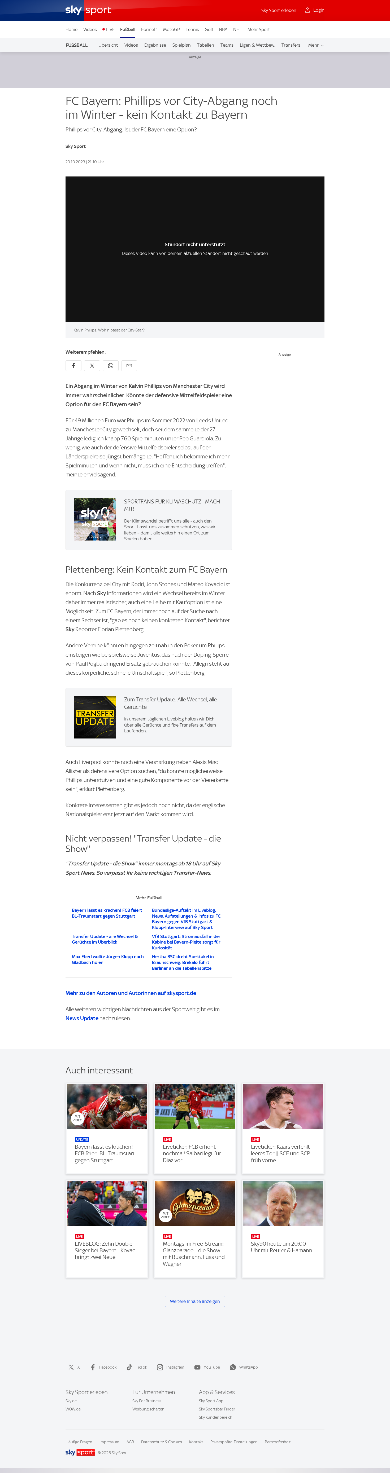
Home (71, 29)
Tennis (192, 29)
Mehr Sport (259, 29)
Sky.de (71, 1401)
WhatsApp (248, 1367)
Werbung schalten (148, 1409)
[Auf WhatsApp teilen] (111, 365)
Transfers (290, 45)
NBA (223, 29)
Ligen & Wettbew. (257, 45)
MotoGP (171, 29)
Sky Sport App (211, 1401)
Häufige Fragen (79, 1442)
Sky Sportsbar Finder (217, 1409)
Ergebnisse (155, 45)
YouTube (212, 1367)
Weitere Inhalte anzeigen (195, 1301)
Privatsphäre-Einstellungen (234, 1442)
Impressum (109, 1442)
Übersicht (108, 45)
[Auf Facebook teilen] (73, 365)
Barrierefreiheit (278, 1442)
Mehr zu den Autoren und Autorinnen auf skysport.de (131, 993)
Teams (226, 45)
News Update (82, 1018)
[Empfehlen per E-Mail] (129, 365)
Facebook (107, 1367)
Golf (209, 29)
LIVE (110, 29)
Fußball (127, 29)
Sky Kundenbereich (215, 1417)
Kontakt (196, 1442)
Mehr (313, 45)
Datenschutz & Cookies (161, 1442)
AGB (130, 1442)
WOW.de (73, 1409)
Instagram (175, 1367)
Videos (90, 29)
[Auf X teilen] (92, 365)
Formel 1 (149, 29)
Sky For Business (146, 1401)
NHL (237, 29)
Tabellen (205, 45)
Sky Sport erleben (278, 10)
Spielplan (181, 45)
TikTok (141, 1367)
